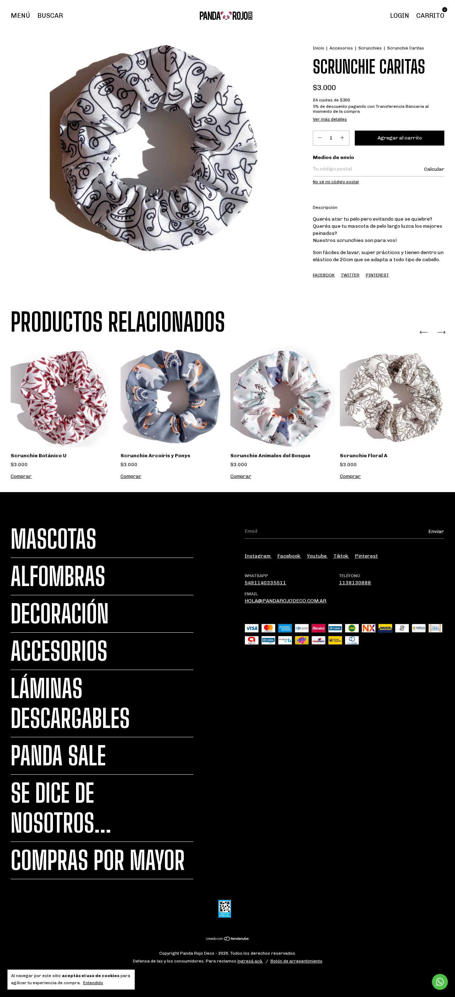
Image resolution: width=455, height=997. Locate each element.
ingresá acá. (250, 961)
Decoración (60, 614)
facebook (289, 556)
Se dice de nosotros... (61, 808)
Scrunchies (370, 48)
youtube (317, 556)
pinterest (366, 556)
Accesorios (341, 48)
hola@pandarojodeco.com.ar (285, 601)
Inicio (318, 48)
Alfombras (58, 576)
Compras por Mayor (98, 860)
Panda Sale (58, 756)
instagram (258, 556)
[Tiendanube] (227, 940)
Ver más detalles (330, 119)
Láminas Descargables (70, 703)
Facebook (323, 275)
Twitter (350, 275)
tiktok (341, 556)
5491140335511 (265, 583)
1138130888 (355, 583)
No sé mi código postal (336, 181)
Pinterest (377, 275)
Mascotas (53, 539)
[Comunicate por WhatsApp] (440, 982)
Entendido (93, 982)
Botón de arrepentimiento (296, 961)
